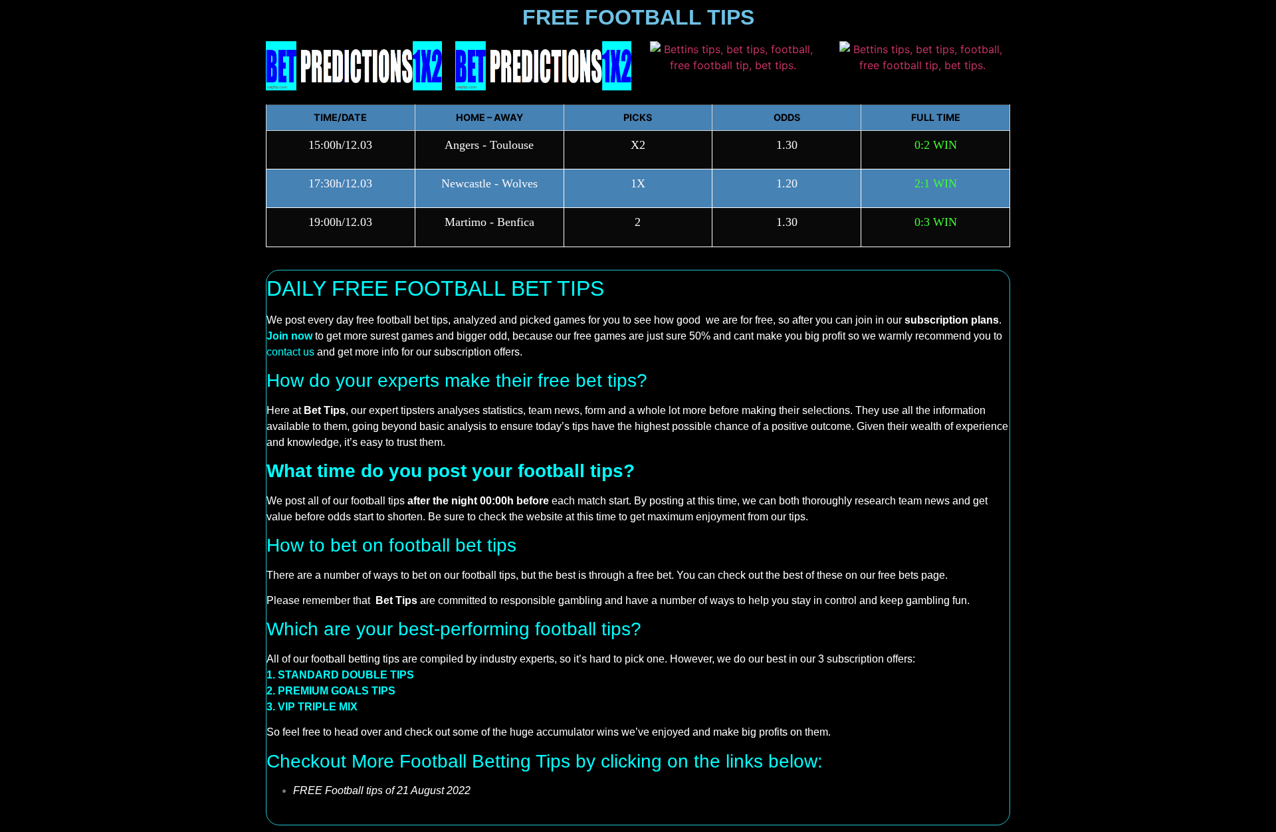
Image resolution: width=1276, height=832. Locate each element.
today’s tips (562, 426)
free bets (898, 575)
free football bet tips (402, 320)
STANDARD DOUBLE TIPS (346, 674)
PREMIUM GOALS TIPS (336, 690)
